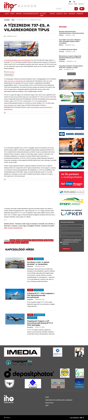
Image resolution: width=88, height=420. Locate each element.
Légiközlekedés (39, 258)
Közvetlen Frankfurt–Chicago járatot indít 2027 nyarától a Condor (71, 67)
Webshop (80, 13)
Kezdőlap (7, 20)
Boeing (18, 240)
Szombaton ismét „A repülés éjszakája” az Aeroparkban (38, 263)
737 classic (24, 243)
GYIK (46, 405)
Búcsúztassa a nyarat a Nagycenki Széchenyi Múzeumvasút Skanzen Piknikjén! (70, 57)
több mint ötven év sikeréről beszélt (15, 81)
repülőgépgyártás (37, 240)
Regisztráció (81, 4)
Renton (17, 243)
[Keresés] (76, 8)
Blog (65, 13)
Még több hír (71, 74)
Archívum (71, 13)
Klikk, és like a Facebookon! (13, 228)
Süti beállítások (74, 418)
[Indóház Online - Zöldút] (28, 6)
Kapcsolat (70, 4)
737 (12, 243)
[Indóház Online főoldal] (35, 6)
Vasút (7, 13)
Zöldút (52, 13)
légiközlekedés (26, 240)
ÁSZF (47, 397)
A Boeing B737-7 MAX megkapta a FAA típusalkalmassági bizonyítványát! (40, 295)
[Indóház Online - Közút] (22, 6)
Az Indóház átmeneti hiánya (68, 49)
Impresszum (49, 403)
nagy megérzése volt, (10, 105)
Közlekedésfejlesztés (31, 13)
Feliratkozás (66, 249)
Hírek (13, 20)
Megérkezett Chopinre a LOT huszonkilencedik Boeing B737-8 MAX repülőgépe (40, 323)
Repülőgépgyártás (39, 314)
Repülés (19, 13)
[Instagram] (74, 1)
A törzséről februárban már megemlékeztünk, (17, 60)
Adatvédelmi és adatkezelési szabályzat (58, 400)
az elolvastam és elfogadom (71, 242)
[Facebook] (70, 1)
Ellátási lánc (43, 14)
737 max (7, 243)
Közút (12, 13)
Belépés (75, 4)
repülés (12, 240)
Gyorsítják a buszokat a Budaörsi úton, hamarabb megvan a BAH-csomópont (70, 41)
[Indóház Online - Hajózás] (31, 6)
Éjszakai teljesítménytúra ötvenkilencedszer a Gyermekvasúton (71, 32)
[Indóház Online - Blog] (25, 6)
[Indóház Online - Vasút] (19, 6)
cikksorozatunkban (51, 99)
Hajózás (59, 13)
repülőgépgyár (48, 240)
